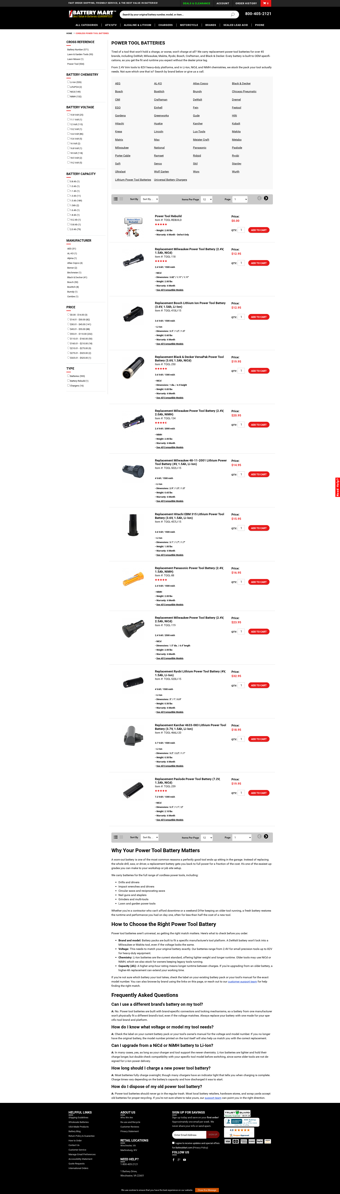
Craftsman (160, 99)
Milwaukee (121, 147)
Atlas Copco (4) (76, 263)
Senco (157, 163)
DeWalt (197, 99)
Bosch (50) (74, 282)
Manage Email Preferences (82, 1154)
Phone (259, 25)
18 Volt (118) (76, 153)
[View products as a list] (116, 837)
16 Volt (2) (75, 143)
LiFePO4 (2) (76, 87)
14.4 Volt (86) (76, 134)
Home (69, 33)
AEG (117, 83)
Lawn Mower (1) (77, 59)
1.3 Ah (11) (75, 195)
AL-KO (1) (73, 253)
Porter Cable (122, 155)
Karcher (197, 123)
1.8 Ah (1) (75, 215)
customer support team (242, 981)
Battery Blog (75, 1131)
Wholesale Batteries (79, 1122)
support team (213, 1098)
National (159, 147)
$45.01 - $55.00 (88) (80, 329)
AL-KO (157, 83)
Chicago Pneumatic (243, 91)
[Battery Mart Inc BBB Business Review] (241, 1122)
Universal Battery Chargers (170, 179)
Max (156, 139)
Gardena (120, 115)
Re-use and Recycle (130, 1122)
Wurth (235, 171)
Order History (246, 3)
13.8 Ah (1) (75, 224)
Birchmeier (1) (75, 272)
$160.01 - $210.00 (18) (81, 343)
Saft (117, 163)
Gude (196, 115)
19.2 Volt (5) (76, 162)
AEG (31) (73, 248)
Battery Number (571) (79, 49)
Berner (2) (73, 267)
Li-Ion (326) (76, 82)
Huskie (158, 123)
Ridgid (196, 155)
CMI (117, 99)
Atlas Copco (200, 83)
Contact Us (74, 1145)
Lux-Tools (198, 131)
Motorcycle (189, 25)
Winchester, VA (128, 1145)
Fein (195, 107)
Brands (210, 25)
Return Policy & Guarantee (82, 1136)
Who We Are (126, 1117)
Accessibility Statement (80, 1159)
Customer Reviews (129, 1126)
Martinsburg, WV (128, 1150)
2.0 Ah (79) (75, 229)
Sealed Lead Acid (235, 25)
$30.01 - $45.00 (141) (80, 324)
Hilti (234, 115)
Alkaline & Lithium (137, 25)
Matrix (118, 139)
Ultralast (120, 171)
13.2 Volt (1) (76, 129)
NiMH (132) (76, 96)
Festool (236, 107)
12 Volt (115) (76, 124)
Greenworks (161, 115)
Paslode (236, 147)
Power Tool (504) (77, 64)
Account (223, 3)
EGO (117, 107)
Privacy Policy (200, 1147)
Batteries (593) (77, 376)
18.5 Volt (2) (76, 158)
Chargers (165, 25)
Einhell (157, 107)
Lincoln (158, 131)
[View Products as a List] (116, 199)
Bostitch (158, 91)
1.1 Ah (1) (75, 191)
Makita (236, 131)
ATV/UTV (111, 25)
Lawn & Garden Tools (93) (81, 54)
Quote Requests (77, 1163)
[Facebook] (173, 1160)
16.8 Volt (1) (76, 148)
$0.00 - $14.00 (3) (78, 314)
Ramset (158, 155)
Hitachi (119, 123)
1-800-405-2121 (129, 1164)
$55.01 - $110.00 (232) (81, 334)
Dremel (236, 99)
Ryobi (235, 155)
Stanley (236, 163)
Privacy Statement (129, 1131)
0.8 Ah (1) (75, 181)
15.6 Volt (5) (76, 138)
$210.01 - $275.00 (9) (80, 348)
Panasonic (199, 147)
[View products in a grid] (121, 199)
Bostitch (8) (74, 287)
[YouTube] (184, 1160)
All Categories (87, 25)
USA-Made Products (79, 1126)
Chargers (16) (77, 385)
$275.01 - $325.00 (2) (80, 353)
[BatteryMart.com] (92, 14)
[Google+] (179, 1160)
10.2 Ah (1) (75, 219)
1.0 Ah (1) (75, 186)
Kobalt (235, 123)
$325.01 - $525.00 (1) (80, 358)
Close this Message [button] (207, 1190)
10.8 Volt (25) (76, 114)
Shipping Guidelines (78, 1117)
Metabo (236, 139)
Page (228, 199)
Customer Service (77, 1149)
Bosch (118, 91)
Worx (195, 171)
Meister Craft (200, 139)
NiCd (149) (75, 91)
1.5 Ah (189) (76, 200)
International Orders (78, 1168)
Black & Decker (241, 83)
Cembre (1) (74, 296)
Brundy (197, 91)
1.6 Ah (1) (75, 210)
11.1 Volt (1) (76, 119)
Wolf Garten (161, 171)
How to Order (75, 1140)
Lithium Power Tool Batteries (132, 179)
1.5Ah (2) (74, 205)
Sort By (134, 199)
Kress (118, 131)
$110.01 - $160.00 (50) (81, 338)
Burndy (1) (74, 291)
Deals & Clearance (196, 3)
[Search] (230, 14)
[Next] (266, 198)
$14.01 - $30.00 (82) (80, 319)
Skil (195, 163)
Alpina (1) (73, 258)
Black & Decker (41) (78, 277)
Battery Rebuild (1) (79, 381)
